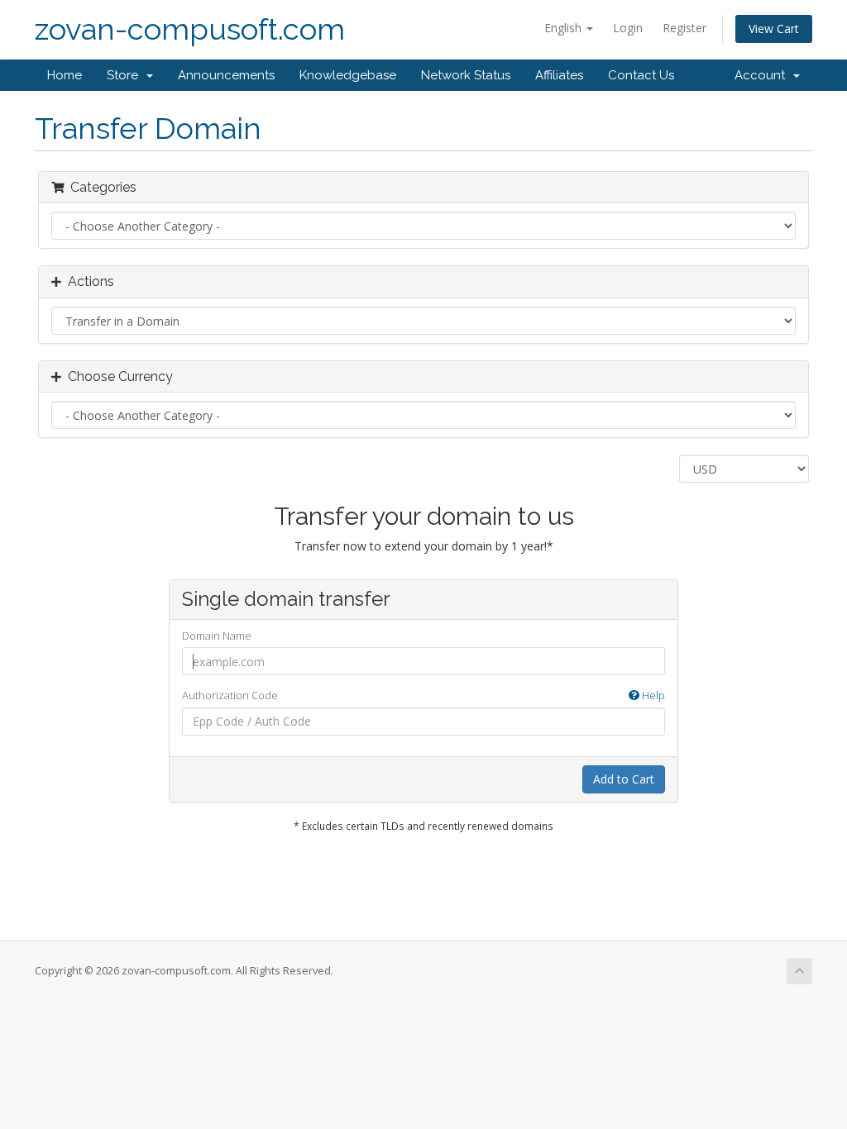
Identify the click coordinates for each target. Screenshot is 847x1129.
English (564, 28)
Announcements (226, 75)
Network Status (465, 75)
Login (628, 28)
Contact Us (641, 75)
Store (126, 75)
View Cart (774, 28)
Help (652, 695)
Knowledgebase (347, 75)
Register (684, 28)
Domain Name (216, 635)
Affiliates (559, 75)
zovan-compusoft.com (190, 29)
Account (763, 75)
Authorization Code (424, 695)
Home (64, 75)
